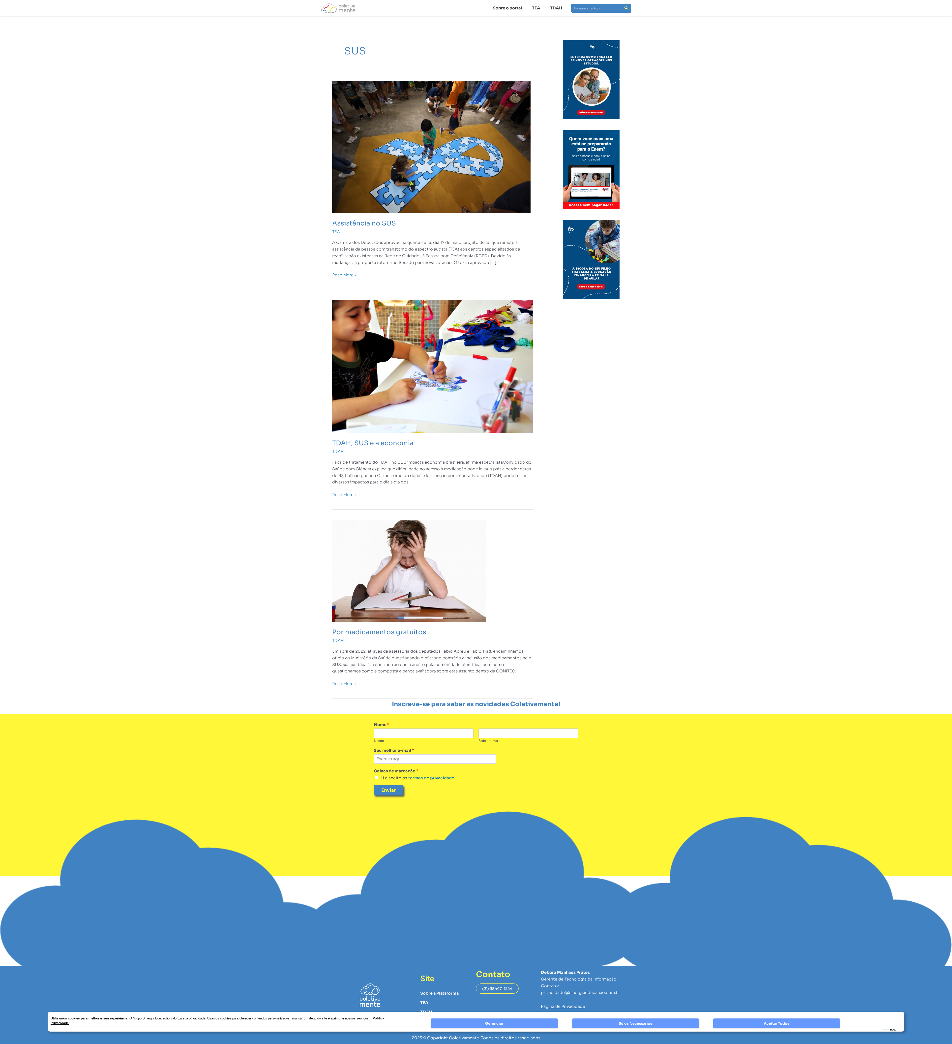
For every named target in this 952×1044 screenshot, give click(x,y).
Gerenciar (494, 1023)
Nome (381, 724)
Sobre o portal (507, 8)
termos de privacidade (430, 778)
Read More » (344, 275)
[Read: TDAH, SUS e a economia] (432, 366)
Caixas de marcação (396, 771)
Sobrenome (488, 741)
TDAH (556, 8)
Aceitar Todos (776, 1023)
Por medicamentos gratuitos (379, 632)
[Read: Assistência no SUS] (431, 147)
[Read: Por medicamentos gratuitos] (409, 570)
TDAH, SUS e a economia (373, 443)
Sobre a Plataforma (439, 993)
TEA (536, 8)
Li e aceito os (417, 778)
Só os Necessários (635, 1023)
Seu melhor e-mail (394, 750)
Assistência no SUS (364, 223)
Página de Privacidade (563, 1006)
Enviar (388, 790)
